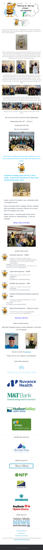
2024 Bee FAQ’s (21, 533)
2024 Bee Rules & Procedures (21, 535)
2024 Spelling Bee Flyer (22, 530)
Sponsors (27, 352)
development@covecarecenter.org (22, 539)
